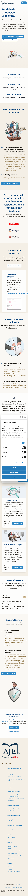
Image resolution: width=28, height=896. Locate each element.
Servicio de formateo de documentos (13, 809)
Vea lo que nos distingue (9, 183)
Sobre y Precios (11, 837)
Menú (24, 3)
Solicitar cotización (14, 731)
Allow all (14, 467)
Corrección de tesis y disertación (16, 794)
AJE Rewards (11, 858)
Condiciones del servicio (17, 887)
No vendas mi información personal (16, 851)
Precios (9, 848)
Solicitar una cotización (9, 40)
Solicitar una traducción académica (13, 36)
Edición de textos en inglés (14, 772)
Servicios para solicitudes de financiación (15, 819)
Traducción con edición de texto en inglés (16, 779)
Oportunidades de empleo (14, 871)
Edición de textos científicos (14, 776)
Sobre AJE (10, 866)
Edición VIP (10, 774)
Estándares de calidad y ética (15, 855)
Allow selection (14, 472)
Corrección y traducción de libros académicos (16, 799)
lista (19, 605)
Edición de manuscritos (13, 796)
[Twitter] (2, 763)
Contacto (10, 873)
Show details (19, 462)
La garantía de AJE (7, 673)
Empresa (10, 869)
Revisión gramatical (12, 829)
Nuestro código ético (13, 853)
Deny (14, 477)
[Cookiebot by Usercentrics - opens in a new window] (20, 417)
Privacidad (7, 887)
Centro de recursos (12, 846)
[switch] (24, 447)
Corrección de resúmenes (14, 791)
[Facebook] (6, 763)
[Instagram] (9, 763)
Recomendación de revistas (14, 783)
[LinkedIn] (13, 763)
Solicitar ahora (18, 523)
